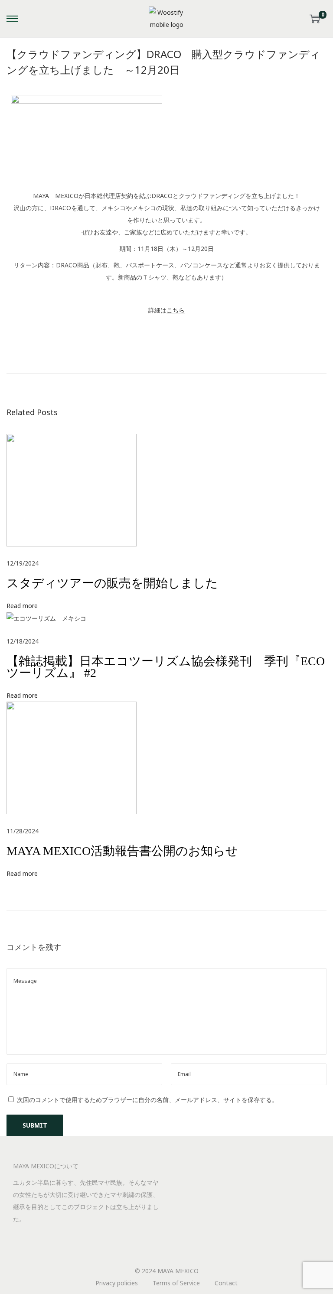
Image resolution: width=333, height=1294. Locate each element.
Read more (22, 605)
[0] (315, 18)
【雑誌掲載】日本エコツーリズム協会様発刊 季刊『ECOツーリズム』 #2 (166, 667)
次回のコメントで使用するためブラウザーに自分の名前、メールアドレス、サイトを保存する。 (147, 1100)
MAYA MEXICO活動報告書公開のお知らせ (122, 851)
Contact (226, 1283)
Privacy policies (116, 1283)
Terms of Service (176, 1283)
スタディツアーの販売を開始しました (112, 583)
